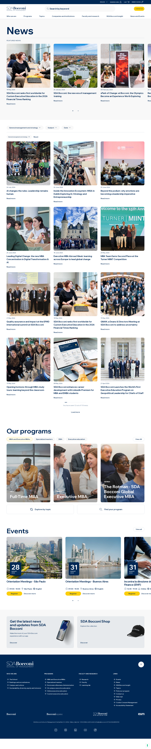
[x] (66, 730)
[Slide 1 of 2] (72, 110)
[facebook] (56, 730)
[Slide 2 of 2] (78, 110)
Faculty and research (90, 16)
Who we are (11, 16)
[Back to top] (141, 664)
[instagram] (95, 730)
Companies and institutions (63, 16)
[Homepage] (20, 664)
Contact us (139, 8)
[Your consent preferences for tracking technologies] (147, 745)
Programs (28, 16)
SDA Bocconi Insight (115, 16)
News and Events (137, 16)
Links (115, 674)
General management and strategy (17, 137)
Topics (42, 16)
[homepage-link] (16, 9)
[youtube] (85, 730)
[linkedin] (75, 730)
